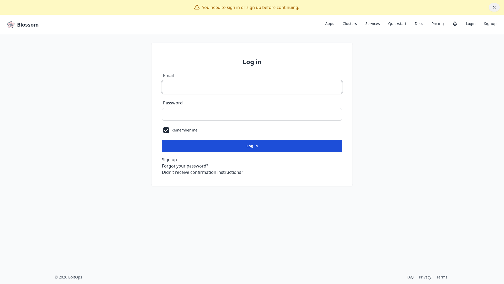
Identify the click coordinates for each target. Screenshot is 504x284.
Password (173, 103)
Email (168, 75)
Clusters (350, 23)
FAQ (410, 277)
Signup (490, 23)
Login (471, 23)
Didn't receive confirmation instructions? (202, 172)
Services (372, 23)
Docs (419, 23)
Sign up (169, 160)
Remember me (184, 130)
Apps (329, 23)
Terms (442, 277)
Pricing (438, 23)
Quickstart (397, 23)
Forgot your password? (185, 166)
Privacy (425, 277)
